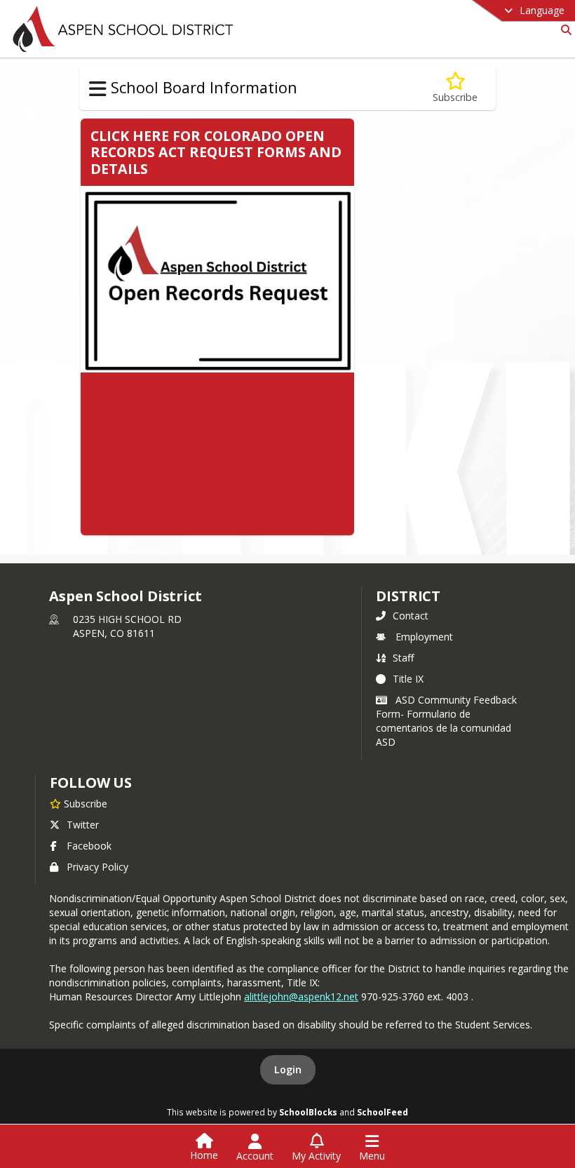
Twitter (83, 824)
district (408, 595)
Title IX (408, 678)
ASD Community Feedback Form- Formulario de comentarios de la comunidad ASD (446, 721)
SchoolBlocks (308, 1111)
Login (288, 1069)
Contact (410, 615)
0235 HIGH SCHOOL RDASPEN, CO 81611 (127, 626)
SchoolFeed (382, 1111)
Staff (403, 657)
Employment (424, 636)
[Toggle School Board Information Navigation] (98, 89)
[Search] (563, 29)
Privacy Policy (97, 866)
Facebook (89, 845)
